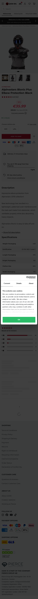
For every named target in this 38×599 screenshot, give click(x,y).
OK (19, 320)
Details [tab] (19, 283)
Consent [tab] (7, 283)
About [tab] (31, 283)
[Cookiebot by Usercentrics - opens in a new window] (27, 277)
